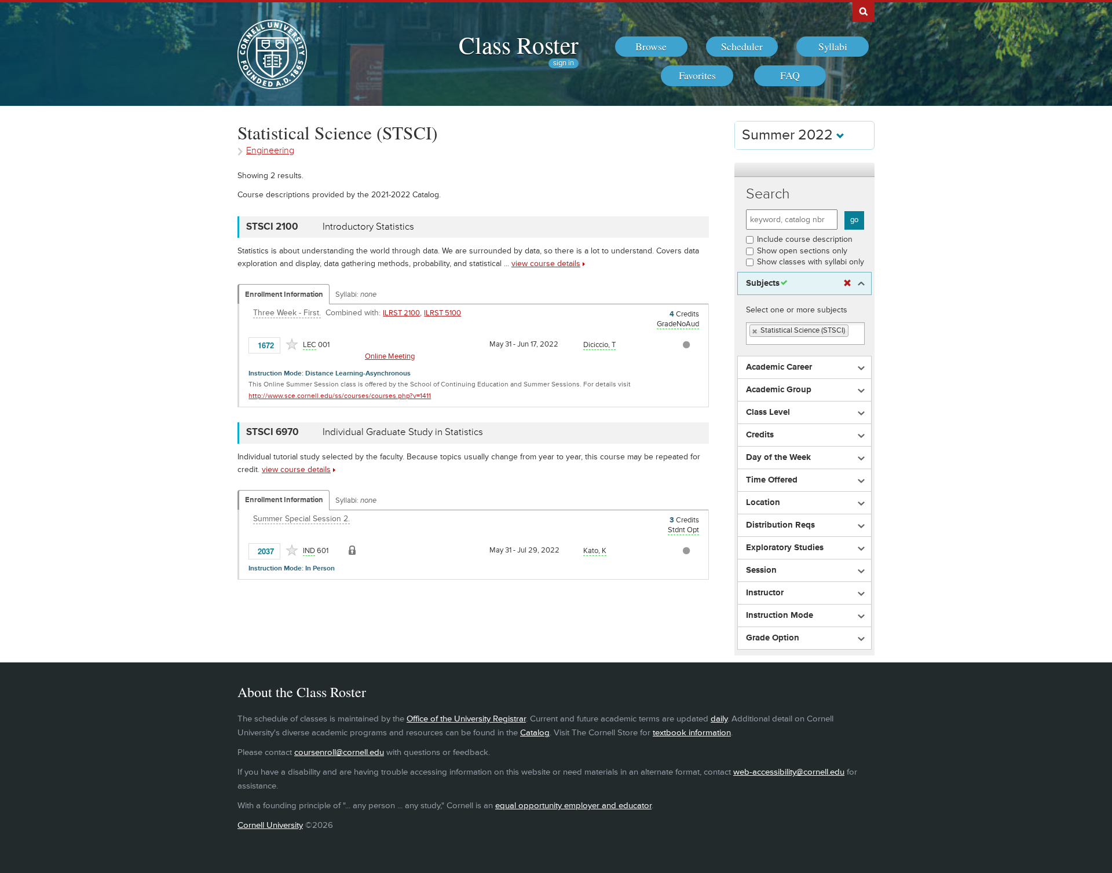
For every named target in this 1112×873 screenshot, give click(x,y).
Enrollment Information (284, 294)
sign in (563, 63)
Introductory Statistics (368, 227)
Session (761, 570)
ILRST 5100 (442, 313)
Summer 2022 (789, 135)
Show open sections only (802, 251)
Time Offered (772, 480)
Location (763, 503)
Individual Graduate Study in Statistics (403, 432)
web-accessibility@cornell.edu (788, 772)
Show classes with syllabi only (810, 262)
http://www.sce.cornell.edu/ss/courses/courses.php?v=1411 (339, 396)
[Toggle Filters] (804, 170)
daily (719, 718)
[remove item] (755, 331)
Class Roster (519, 44)
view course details (545, 263)
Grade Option (772, 638)
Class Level (768, 412)
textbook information (692, 732)
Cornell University (270, 825)
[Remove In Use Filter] (847, 283)
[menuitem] (651, 46)
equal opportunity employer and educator (573, 805)
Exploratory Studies (785, 548)
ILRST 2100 (401, 313)
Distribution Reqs (780, 525)
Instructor (765, 593)
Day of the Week (778, 457)
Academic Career (779, 367)
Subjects (763, 283)
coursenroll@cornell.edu (339, 752)
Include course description (805, 239)
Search (768, 194)
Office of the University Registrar (466, 718)
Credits (760, 435)
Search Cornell (864, 11)
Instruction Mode (779, 615)
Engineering (270, 150)
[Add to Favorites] (292, 344)
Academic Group (778, 390)
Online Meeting (390, 356)
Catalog (535, 732)
